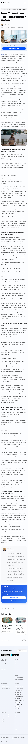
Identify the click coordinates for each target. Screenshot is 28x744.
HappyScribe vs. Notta (6, 718)
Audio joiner (17, 702)
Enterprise (17, 714)
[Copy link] (2, 608)
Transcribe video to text (20, 663)
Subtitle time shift (19, 698)
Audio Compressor (19, 694)
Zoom (2, 54)
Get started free (14, 597)
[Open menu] (25, 3)
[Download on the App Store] (5, 655)
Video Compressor (19, 696)
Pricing (16, 716)
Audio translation (18, 665)
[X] (11, 608)
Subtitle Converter (19, 688)
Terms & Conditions (5, 737)
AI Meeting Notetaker (5, 663)
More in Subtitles (4, 640)
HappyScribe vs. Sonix (6, 720)
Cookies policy (21, 737)
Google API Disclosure (13, 738)
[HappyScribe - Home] (5, 3)
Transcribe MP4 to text (20, 671)
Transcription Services (6, 665)
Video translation (19, 667)
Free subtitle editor (19, 686)
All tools (17, 708)
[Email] (14, 608)
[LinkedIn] (8, 608)
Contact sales (14, 600)
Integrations (3, 669)
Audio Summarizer (19, 677)
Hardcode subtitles (19, 700)
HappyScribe (5, 9)
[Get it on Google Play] (15, 655)
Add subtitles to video (5, 688)
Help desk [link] (17, 725)
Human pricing (18, 718)
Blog (10, 9)
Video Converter (18, 690)
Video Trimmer (18, 704)
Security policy (4, 738)
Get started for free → (14, 48)
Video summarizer (19, 679)
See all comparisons (5, 723)
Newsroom (17, 723)
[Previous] (22, 640)
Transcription (15, 9)
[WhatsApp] (5, 608)
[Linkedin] (1, 741)
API (2, 671)
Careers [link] (17, 720)
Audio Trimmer (18, 706)
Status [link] (16, 727)
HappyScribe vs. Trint (5, 716)
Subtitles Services (5, 667)
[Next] (25, 640)
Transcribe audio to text (20, 661)
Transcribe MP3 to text (20, 669)
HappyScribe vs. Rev (5, 714)
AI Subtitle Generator (5, 686)
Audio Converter (18, 692)
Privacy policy (14, 737)
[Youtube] (6, 741)
